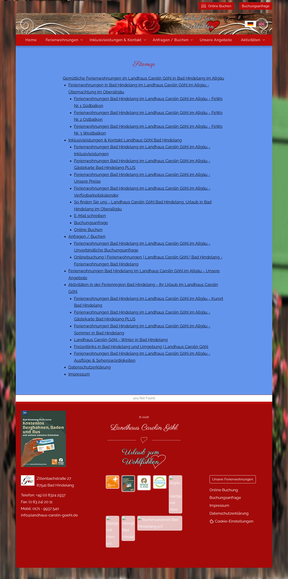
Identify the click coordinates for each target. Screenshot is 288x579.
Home (31, 40)
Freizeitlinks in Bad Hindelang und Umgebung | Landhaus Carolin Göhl (141, 346)
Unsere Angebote (216, 40)
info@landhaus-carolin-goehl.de (49, 515)
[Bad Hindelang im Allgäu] (144, 482)
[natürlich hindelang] (159, 482)
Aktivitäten (250, 40)
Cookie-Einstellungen (233, 521)
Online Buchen (219, 6)
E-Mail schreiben (90, 215)
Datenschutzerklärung (89, 367)
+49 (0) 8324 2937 (50, 495)
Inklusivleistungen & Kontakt (116, 40)
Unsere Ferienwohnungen (232, 479)
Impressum (79, 374)
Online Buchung (223, 490)
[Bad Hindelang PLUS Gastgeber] (60, 439)
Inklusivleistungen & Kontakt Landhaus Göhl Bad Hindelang (125, 140)
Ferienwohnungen (62, 40)
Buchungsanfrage (256, 6)
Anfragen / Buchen (170, 40)
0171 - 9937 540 (45, 508)
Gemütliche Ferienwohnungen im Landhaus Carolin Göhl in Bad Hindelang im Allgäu (143, 78)
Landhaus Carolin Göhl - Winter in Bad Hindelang (121, 339)
